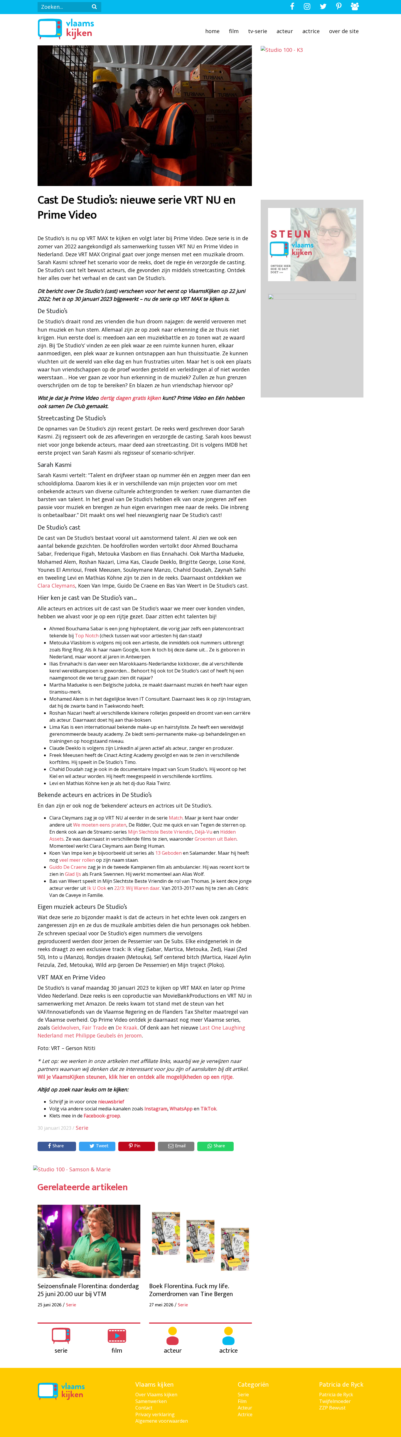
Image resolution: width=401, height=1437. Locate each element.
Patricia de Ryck (336, 1394)
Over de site (344, 31)
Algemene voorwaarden (161, 1421)
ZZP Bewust (332, 1407)
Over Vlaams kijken (156, 1394)
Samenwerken (151, 1401)
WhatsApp (181, 1108)
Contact (143, 1407)
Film (234, 31)
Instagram (155, 1108)
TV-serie (257, 31)
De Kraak (126, 1027)
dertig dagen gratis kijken (130, 397)
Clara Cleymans (56, 585)
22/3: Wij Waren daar (137, 888)
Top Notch (87, 635)
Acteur (285, 31)
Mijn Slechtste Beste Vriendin (160, 832)
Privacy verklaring (155, 1414)
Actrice (311, 31)
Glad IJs (73, 874)
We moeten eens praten (99, 825)
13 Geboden (168, 853)
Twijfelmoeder (335, 1401)
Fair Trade (94, 1027)
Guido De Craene (68, 867)
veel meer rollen (77, 860)
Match (176, 818)
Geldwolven (65, 1027)
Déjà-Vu (202, 832)
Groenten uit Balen (216, 839)
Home (212, 31)
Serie (82, 1127)
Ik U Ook (96, 888)
